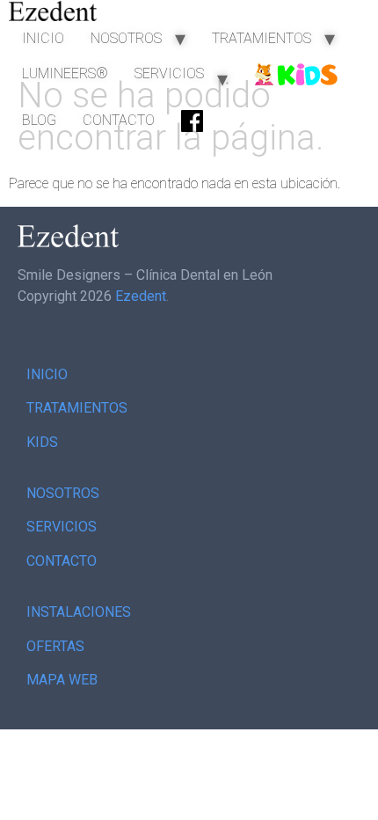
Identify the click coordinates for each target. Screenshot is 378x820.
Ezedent (140, 296)
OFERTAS (55, 646)
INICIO (43, 38)
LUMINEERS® (65, 73)
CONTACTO (119, 120)
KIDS (42, 442)
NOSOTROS (126, 38)
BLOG (39, 120)
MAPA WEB (62, 679)
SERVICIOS (169, 73)
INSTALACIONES (78, 612)
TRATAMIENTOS (261, 38)
